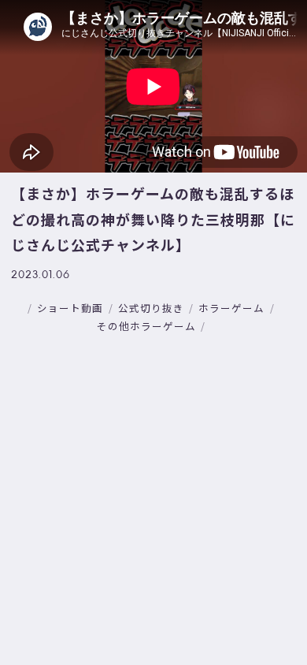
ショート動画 (70, 307)
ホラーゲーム (231, 307)
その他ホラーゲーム (146, 325)
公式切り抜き (151, 307)
